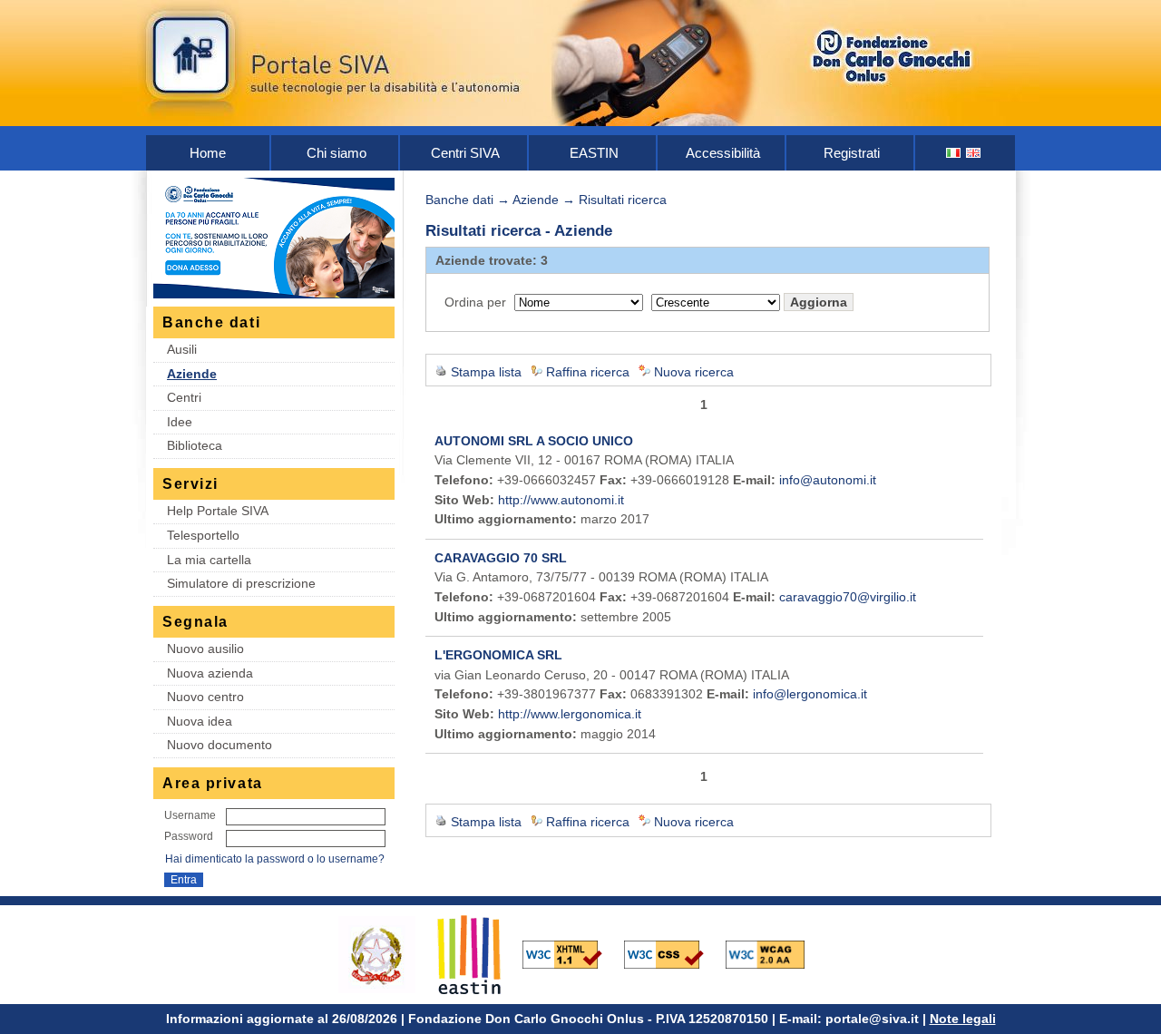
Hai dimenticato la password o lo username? (275, 859)
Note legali (963, 1018)
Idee (179, 422)
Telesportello (203, 535)
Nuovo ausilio (205, 648)
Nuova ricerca (694, 372)
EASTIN (594, 153)
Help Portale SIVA (217, 510)
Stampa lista (486, 372)
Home (208, 153)
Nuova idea (199, 721)
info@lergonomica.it (810, 694)
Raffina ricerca (587, 372)
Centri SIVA (465, 153)
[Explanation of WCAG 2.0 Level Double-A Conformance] (775, 953)
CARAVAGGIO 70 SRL (500, 558)
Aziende (192, 373)
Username (190, 815)
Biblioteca (194, 445)
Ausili (182, 349)
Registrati (852, 153)
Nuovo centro (205, 696)
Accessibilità (723, 153)
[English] (974, 153)
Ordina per (475, 302)
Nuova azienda (210, 673)
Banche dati (459, 199)
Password (188, 836)
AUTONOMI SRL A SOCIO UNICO (533, 441)
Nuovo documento (219, 744)
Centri (184, 397)
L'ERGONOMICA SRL (498, 655)
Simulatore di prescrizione (241, 583)
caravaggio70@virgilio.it (847, 597)
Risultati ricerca (623, 199)
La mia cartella (209, 559)
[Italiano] (954, 153)
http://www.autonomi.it (561, 500)
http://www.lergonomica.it (569, 714)
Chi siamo (336, 153)
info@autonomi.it (827, 480)
